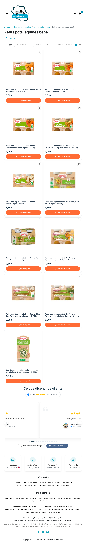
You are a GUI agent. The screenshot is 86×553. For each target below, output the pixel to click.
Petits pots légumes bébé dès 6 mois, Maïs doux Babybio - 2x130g (62, 203)
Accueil (7, 27)
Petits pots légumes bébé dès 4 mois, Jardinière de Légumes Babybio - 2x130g (61, 147)
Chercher (65, 483)
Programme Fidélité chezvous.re (43, 501)
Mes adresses (31, 498)
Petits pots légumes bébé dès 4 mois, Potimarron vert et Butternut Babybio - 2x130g (60, 259)
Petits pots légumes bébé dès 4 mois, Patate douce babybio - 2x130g (23, 90)
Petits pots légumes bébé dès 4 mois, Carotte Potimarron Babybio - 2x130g (21, 147)
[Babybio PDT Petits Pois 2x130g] (23, 237)
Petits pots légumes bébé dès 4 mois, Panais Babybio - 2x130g (21, 203)
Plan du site (17, 483)
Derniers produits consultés (26, 485)
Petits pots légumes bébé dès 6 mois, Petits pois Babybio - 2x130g (23, 259)
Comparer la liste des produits (48, 485)
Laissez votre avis (58, 446)
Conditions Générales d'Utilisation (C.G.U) (58, 507)
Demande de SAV (54, 512)
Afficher (39, 45)
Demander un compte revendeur (69, 498)
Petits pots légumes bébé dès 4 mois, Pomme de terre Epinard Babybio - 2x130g (62, 315)
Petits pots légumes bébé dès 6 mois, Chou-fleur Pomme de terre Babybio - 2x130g (23, 315)
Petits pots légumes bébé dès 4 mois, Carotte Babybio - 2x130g (60, 90)
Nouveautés (65, 485)
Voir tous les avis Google (32, 446)
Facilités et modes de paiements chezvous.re (65, 509)
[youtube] (43, 532)
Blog (71, 483)
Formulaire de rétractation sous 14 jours (19, 509)
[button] (6, 13)
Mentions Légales (41, 509)
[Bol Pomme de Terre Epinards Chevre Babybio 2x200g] (23, 349)
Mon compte (9, 498)
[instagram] (47, 532)
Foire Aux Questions (30, 483)
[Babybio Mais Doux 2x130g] (63, 180)
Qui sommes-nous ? (46, 483)
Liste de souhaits (50, 498)
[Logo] (20, 13)
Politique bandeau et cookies (36, 512)
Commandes (20, 498)
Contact (57, 483)
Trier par (8, 45)
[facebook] (38, 532)
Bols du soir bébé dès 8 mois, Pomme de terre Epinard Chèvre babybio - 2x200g (22, 371)
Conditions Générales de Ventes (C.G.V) (27, 507)
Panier (40, 498)
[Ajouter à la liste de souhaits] (39, 52)
